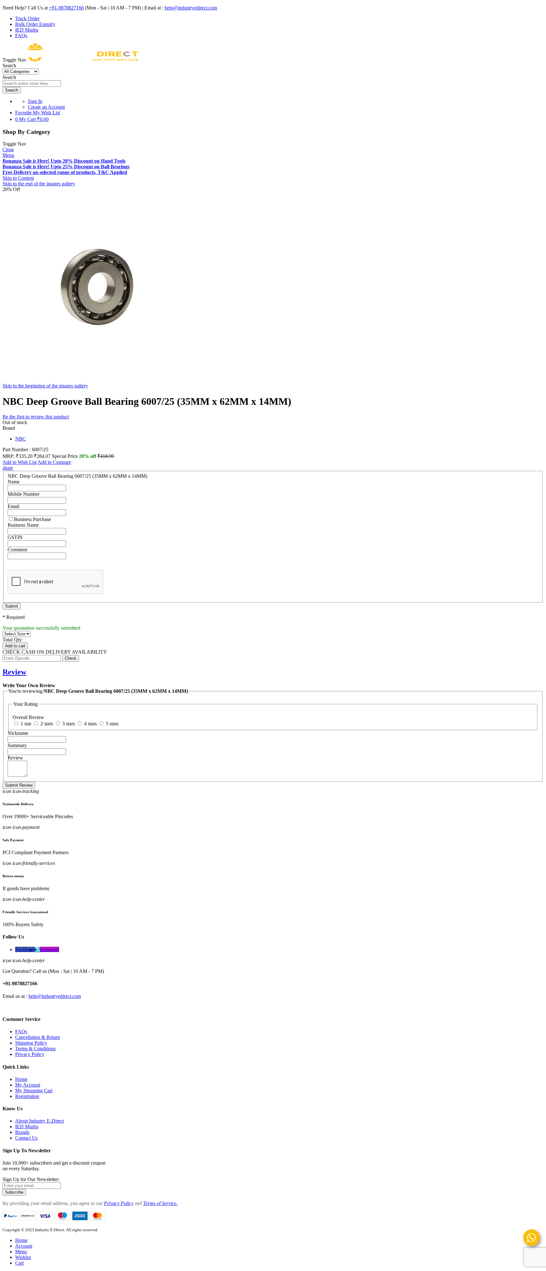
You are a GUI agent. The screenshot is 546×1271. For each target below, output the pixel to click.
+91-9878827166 (66, 7)
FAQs (21, 35)
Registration (27, 1096)
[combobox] (32, 83)
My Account (27, 1085)
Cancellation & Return (37, 1037)
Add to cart (15, 646)
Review (14, 672)
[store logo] (82, 60)
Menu (8, 155)
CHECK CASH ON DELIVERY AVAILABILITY (55, 652)
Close (8, 149)
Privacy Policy (29, 1054)
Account (23, 1246)
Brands (22, 1132)
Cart (19, 1263)
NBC (20, 438)
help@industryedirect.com (191, 7)
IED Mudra (26, 30)
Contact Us (26, 1138)
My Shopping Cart (33, 1090)
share (8, 468)
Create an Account (46, 107)
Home (21, 1079)
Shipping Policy (31, 1043)
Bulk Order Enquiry (35, 24)
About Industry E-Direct (39, 1121)
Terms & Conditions (35, 1048)
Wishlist (23, 1257)
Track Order (27, 18)
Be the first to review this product (36, 416)
